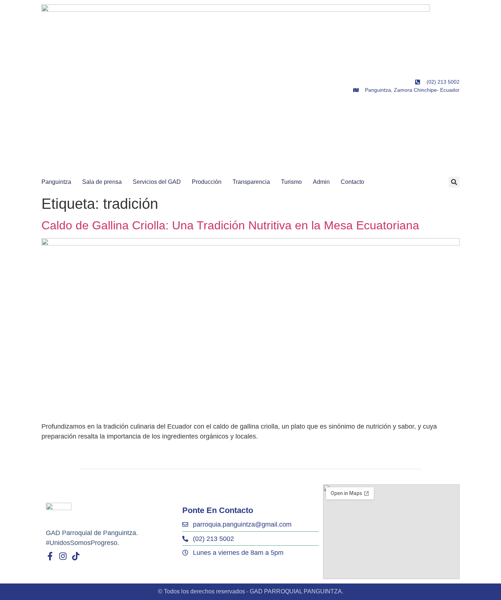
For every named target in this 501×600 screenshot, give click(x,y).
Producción (207, 182)
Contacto (352, 182)
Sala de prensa (102, 182)
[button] (454, 182)
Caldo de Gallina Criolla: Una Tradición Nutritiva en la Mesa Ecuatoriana (230, 225)
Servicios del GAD (157, 182)
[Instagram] (63, 556)
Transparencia (251, 182)
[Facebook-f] (50, 556)
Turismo (291, 182)
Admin (321, 182)
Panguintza (56, 182)
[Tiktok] (76, 556)
